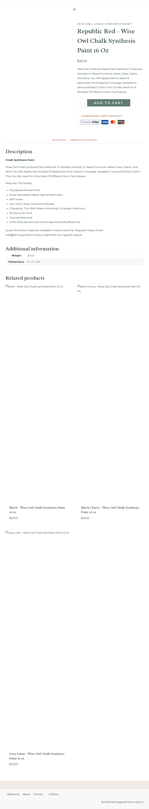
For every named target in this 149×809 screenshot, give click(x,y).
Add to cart (108, 103)
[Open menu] (74, 9)
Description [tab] (59, 140)
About (26, 794)
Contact (38, 794)
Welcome (13, 794)
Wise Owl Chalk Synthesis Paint (104, 23)
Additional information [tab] (83, 140)
